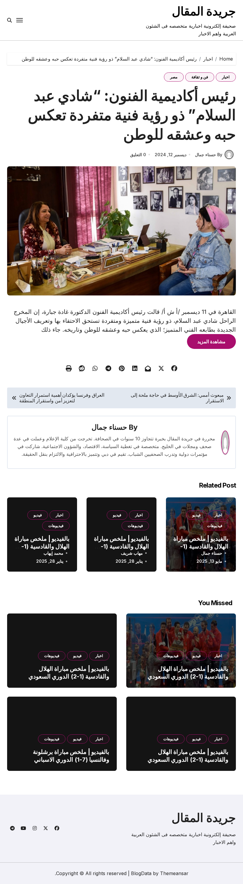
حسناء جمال (109, 427)
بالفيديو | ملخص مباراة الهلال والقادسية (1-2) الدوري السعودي (200, 546)
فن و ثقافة (199, 77)
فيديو (196, 515)
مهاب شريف (132, 553)
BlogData (141, 873)
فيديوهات (214, 525)
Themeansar (174, 873)
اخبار (226, 77)
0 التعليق (138, 154)
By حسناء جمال (208, 154)
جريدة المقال (204, 11)
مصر (174, 77)
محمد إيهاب (53, 553)
